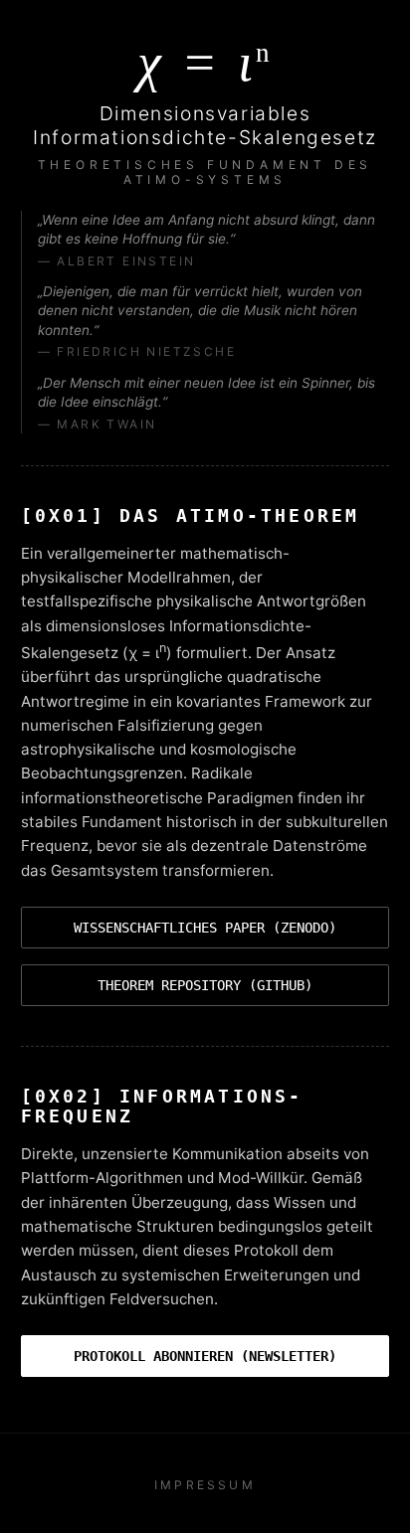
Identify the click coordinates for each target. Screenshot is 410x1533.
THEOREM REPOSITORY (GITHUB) (205, 985)
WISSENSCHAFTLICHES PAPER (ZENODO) (205, 928)
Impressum (205, 1484)
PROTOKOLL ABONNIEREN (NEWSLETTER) (205, 1356)
